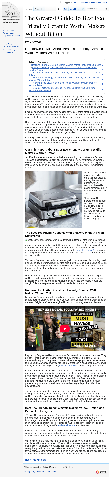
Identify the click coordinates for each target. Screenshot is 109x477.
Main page (28, 9)
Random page (8, 33)
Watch (83, 8)
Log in (104, 3)
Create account (95, 3)
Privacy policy (29, 472)
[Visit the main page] (11, 11)
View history (75, 9)
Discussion (39, 9)
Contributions (83, 3)
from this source (85, 250)
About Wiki (41, 472)
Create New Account (10, 47)
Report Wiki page (9, 50)
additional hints (65, 425)
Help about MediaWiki (11, 36)
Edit (65, 9)
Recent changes (9, 30)
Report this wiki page (35, 460)
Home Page (7, 44)
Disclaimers (51, 472)
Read (60, 9)
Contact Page (8, 52)
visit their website (68, 365)
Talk (74, 3)
